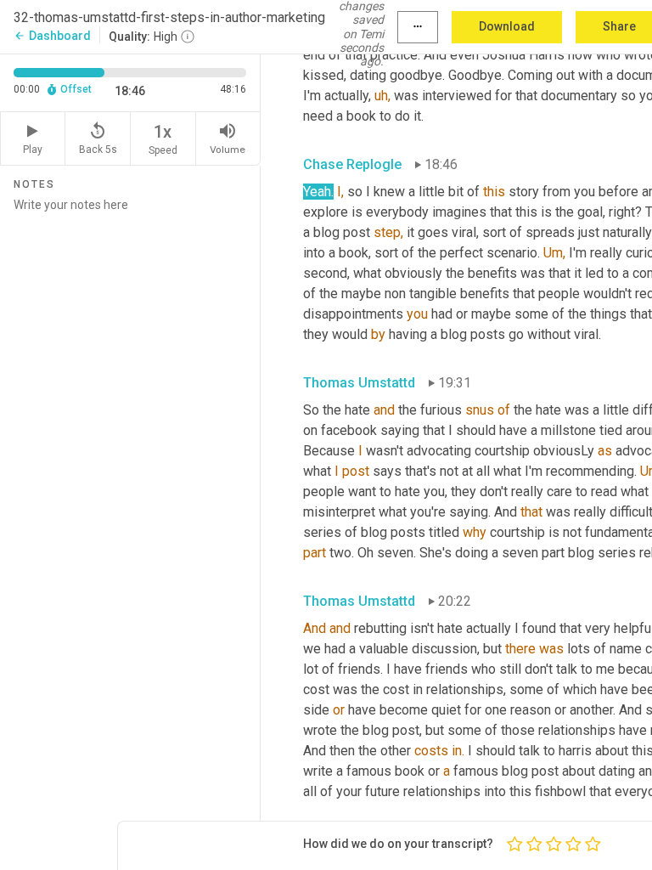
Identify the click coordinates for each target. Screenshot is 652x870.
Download (507, 26)
